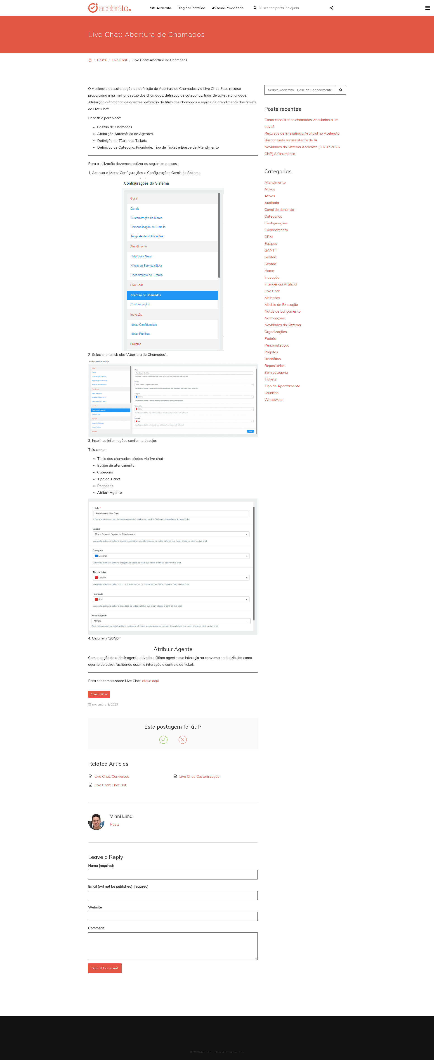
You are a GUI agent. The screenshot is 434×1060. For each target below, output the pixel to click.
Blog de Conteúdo (191, 8)
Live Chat (119, 60)
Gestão (270, 257)
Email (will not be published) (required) (118, 886)
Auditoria (271, 202)
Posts (101, 60)
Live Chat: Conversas (111, 776)
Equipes (270, 243)
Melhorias (272, 297)
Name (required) (101, 865)
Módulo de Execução (281, 304)
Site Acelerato (160, 8)
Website (95, 907)
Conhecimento (276, 230)
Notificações (274, 318)
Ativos (269, 189)
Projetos (271, 352)
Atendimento (275, 182)
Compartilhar (99, 694)
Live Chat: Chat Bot (110, 785)
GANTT (270, 250)
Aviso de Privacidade (227, 8)
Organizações (275, 331)
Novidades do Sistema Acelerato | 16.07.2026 (302, 147)
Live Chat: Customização (199, 776)
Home (269, 270)
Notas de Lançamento (282, 311)
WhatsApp (273, 399)
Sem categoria (276, 372)
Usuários (271, 392)
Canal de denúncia (279, 209)
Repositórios (274, 365)
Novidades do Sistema (282, 325)
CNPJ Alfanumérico (279, 153)
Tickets (270, 379)
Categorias (273, 216)
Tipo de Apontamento (282, 386)
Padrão (270, 338)
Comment (96, 928)
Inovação (271, 277)
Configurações (276, 223)
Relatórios (272, 359)
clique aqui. (150, 680)
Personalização (276, 345)
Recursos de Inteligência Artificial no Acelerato (302, 133)
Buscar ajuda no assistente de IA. (291, 140)
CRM (268, 236)
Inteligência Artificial (280, 284)
